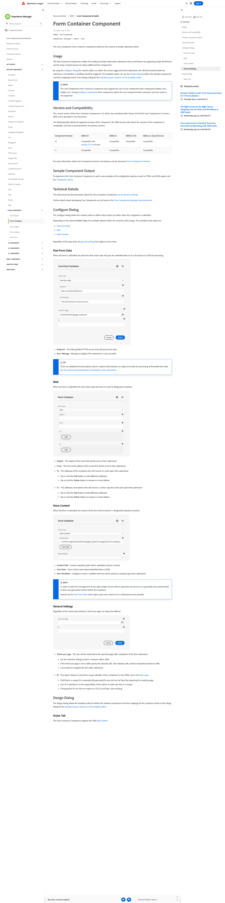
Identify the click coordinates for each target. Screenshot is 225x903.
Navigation (12, 142)
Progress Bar (12, 158)
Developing (11, 269)
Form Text (13, 237)
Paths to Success (12, 49)
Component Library (65, 179)
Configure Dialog (188, 48)
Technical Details (188, 42)
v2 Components (13, 248)
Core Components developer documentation (133, 200)
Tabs (9, 195)
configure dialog (71, 70)
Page (10, 148)
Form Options (15, 232)
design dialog (136, 74)
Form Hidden (14, 227)
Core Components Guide (88, 16)
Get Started (11, 64)
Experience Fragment (16, 122)
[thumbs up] (123, 900)
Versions (9, 59)
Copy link (199, 17)
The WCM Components (14, 70)
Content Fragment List (16, 106)
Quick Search (13, 163)
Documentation (59, 16)
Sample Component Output (192, 37)
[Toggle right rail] (182, 10)
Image (10, 127)
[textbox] (24, 23)
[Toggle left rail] (43, 10)
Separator (11, 174)
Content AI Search (14, 169)
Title (9, 205)
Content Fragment (14, 101)
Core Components (65, 34)
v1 (55, 150)
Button (10, 85)
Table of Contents (14, 184)
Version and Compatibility (191, 32)
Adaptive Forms (12, 264)
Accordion (11, 75)
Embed (10, 116)
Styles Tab (187, 79)
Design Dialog (187, 74)
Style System (102, 720)
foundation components (87, 92)
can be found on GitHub (127, 194)
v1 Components (13, 243)
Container (11, 96)
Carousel (11, 90)
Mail (59, 230)
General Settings (190, 69)
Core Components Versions (138, 161)
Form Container (16, 221)
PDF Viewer (12, 153)
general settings (88, 241)
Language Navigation (16, 132)
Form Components (14, 210)
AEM (72, 16)
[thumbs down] (129, 900)
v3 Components (13, 253)
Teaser (10, 200)
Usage (184, 27)
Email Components (13, 259)
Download (11, 111)
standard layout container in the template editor (120, 77)
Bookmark (188, 17)
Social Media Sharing (15, 179)
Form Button (14, 215)
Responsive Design (13, 43)
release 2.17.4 (86, 144)
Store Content (63, 234)
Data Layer (144, 675)
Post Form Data (63, 226)
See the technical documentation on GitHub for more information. (88, 370)
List (9, 137)
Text (9, 189)
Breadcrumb (12, 80)
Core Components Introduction (19, 38)
